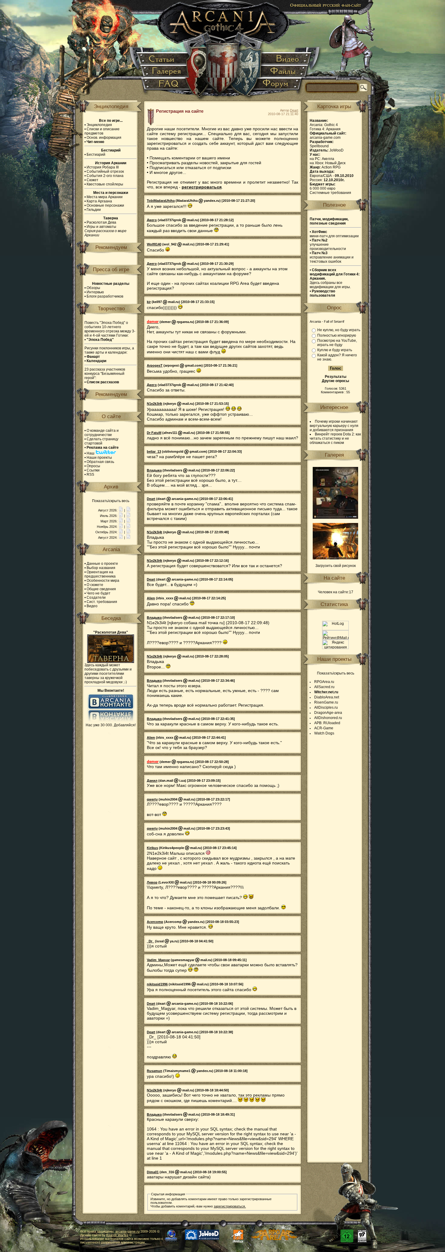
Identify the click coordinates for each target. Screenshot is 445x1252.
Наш (91, 453)
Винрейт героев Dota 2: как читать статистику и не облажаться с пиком (335, 438)
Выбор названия (101, 568)
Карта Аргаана (99, 201)
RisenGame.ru (326, 702)
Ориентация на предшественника (100, 574)
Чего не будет (98, 593)
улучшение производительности (328, 244)
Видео (92, 606)
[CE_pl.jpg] (335, 517)
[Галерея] (165, 71)
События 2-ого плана (105, 176)
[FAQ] (165, 86)
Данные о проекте (102, 563)
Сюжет (92, 180)
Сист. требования (102, 602)
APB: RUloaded (327, 723)
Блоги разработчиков (105, 296)
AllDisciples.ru (326, 707)
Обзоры (93, 288)
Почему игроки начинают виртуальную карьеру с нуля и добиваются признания (334, 425)
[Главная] (223, 51)
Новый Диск (335, 163)
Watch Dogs (324, 733)
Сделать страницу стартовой (101, 441)
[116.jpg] (335, 558)
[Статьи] (163, 59)
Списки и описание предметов (102, 131)
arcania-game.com (325, 137)
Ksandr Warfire (117, 1235)
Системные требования (330, 193)
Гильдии (94, 210)
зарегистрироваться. (230, 1206)
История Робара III (103, 167)
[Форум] (278, 86)
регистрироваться (202, 187)
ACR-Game (323, 728)
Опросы (93, 466)
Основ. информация (104, 137)
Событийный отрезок (105, 171)
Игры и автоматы (101, 227)
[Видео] (286, 59)
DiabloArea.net (326, 697)
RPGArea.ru (324, 682)
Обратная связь (100, 462)
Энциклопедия (99, 125)
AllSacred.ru (324, 687)
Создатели (96, 597)
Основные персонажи (105, 205)
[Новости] (120, 510)
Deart (294, 110)
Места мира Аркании (105, 197)
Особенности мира (103, 580)
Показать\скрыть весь (110, 501)
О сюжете (95, 585)
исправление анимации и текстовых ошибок (332, 257)
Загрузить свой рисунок (335, 566)
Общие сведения (101, 589)
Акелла (328, 159)
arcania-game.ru (127, 1231)
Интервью (95, 292)
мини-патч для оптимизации (334, 234)
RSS (90, 474)
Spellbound (319, 146)
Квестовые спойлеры (105, 184)
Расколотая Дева (101, 222)
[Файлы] (284, 71)
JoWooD (336, 150)
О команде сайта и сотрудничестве (101, 432)
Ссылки (93, 470)
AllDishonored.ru (328, 718)
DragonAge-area (328, 713)
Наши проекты (99, 457)
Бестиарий (96, 154)
